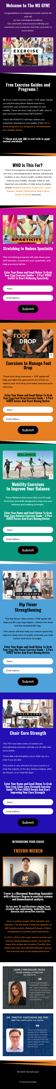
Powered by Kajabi (28, 1082)
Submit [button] (28, 309)
